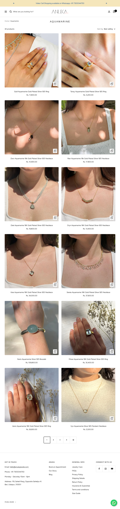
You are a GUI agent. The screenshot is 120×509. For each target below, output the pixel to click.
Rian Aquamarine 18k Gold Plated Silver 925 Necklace (88, 158)
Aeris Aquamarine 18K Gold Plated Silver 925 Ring (31, 426)
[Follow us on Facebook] (99, 468)
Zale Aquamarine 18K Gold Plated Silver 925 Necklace (32, 225)
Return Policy (77, 482)
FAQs (74, 471)
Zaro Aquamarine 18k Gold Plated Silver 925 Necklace (32, 158)
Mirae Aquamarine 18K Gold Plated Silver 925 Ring (88, 359)
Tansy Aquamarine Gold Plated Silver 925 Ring (88, 92)
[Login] (109, 12)
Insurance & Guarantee (81, 486)
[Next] (73, 440)
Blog (50, 474)
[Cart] (114, 12)
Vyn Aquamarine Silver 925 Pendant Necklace (88, 426)
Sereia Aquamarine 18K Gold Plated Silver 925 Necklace (88, 292)
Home (7, 21)
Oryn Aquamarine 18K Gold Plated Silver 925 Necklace (88, 225)
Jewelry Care (77, 467)
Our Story (53, 471)
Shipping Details (78, 478)
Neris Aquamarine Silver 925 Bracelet (31, 359)
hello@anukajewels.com (19, 467)
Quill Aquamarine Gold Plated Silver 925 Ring (31, 92)
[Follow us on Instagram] (105, 468)
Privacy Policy (77, 474)
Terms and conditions (80, 490)
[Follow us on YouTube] (112, 468)
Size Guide (76, 493)
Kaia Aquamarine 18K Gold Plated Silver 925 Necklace (32, 292)
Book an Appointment (57, 467)
